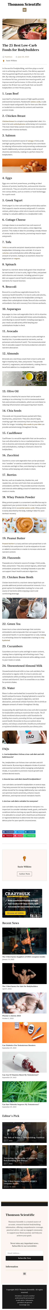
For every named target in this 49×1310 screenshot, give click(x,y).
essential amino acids (26, 508)
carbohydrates (19, 124)
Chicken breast (8, 121)
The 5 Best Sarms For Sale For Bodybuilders (20, 986)
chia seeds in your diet (32, 424)
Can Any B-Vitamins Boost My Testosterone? (20, 1075)
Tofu (4, 247)
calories (5, 253)
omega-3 (31, 141)
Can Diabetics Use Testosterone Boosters (18, 1045)
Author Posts (24, 874)
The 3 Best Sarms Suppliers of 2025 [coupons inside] (23, 957)
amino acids (36, 102)
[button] (24, 10)
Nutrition (8, 57)
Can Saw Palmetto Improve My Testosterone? (20, 1104)
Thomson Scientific (24, 4)
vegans (17, 258)
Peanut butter (8, 543)
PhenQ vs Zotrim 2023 (11, 1016)
